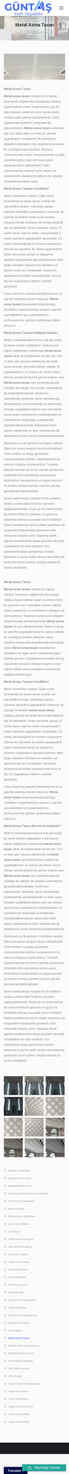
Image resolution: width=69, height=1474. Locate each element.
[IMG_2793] (13, 1085)
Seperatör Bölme (18, 1391)
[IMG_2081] (13, 1147)
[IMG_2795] (55, 1085)
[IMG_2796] (13, 1106)
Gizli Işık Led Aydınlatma (22, 1300)
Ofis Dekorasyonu (19, 1368)
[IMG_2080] (55, 1127)
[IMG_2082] (34, 1147)
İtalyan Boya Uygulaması (22, 1315)
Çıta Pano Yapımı (18, 1254)
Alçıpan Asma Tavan (20, 1178)
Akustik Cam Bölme (19, 1170)
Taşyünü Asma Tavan (20, 1406)
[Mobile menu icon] (61, 8)
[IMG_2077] (55, 1106)
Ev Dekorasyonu (17, 1284)
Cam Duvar (14, 1231)
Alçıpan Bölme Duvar (20, 1185)
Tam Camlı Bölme (18, 1399)
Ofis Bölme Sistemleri (20, 1361)
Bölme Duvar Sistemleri (21, 1216)
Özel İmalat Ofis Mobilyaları (24, 1383)
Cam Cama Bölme (18, 1224)
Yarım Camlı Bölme (19, 1414)
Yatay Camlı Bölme (19, 1421)
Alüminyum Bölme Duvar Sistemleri (28, 1193)
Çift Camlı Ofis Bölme (20, 1246)
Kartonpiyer (15, 1330)
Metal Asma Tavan (19, 1338)
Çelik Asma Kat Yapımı (21, 1239)
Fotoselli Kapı (16, 1292)
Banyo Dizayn (16, 1208)
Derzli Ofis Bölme (18, 1269)
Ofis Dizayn (15, 1376)
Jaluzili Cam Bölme (18, 1322)
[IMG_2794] (34, 1085)
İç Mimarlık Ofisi (17, 1307)
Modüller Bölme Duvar (21, 1353)
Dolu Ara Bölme (17, 1277)
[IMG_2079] (34, 1127)
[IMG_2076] (34, 1106)
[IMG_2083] (55, 1147)
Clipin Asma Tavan (19, 1262)
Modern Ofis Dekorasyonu (23, 1345)
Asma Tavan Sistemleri (21, 1201)
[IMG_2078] (13, 1127)
